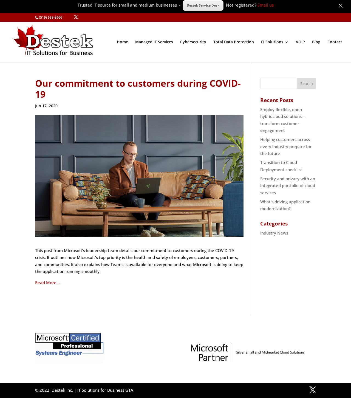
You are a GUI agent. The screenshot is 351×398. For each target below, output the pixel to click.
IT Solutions (272, 42)
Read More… (47, 282)
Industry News (274, 233)
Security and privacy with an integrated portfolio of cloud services (287, 185)
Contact (334, 42)
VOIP (300, 42)
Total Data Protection (233, 42)
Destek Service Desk (203, 5)
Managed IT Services (154, 42)
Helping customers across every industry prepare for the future (286, 146)
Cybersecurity (193, 42)
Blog (316, 42)
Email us (265, 5)
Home (122, 42)
